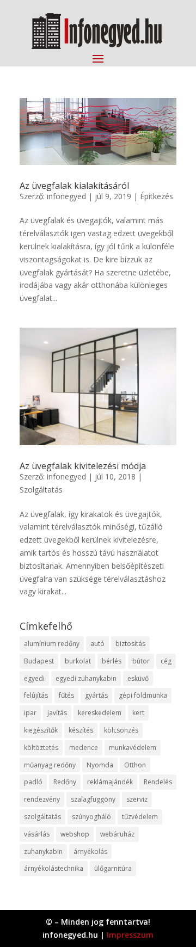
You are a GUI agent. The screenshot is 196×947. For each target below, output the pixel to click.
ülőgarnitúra (113, 868)
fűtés (66, 695)
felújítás (36, 695)
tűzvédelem (140, 816)
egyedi (34, 678)
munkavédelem (132, 747)
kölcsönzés (121, 730)
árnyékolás (90, 851)
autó (97, 643)
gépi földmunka (143, 695)
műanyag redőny (50, 765)
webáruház (117, 834)
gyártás (96, 695)
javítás (57, 712)
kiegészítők (41, 730)
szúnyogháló (91, 816)
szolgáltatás (42, 816)
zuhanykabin (43, 851)
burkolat (78, 661)
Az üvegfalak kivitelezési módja (83, 466)
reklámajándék (110, 781)
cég (166, 661)
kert (138, 712)
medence (83, 747)
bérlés (111, 661)
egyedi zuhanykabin (86, 678)
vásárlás (37, 834)
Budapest (39, 661)
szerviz (137, 799)
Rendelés (158, 781)
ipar (30, 712)
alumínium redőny (51, 643)
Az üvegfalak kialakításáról (74, 186)
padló (33, 781)
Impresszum (130, 935)
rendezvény (42, 799)
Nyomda (100, 765)
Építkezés (156, 196)
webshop (74, 834)
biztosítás (130, 643)
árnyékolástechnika (53, 868)
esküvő (138, 678)
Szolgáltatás (41, 489)
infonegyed (66, 196)
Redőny (64, 781)
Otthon (135, 765)
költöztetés (41, 747)
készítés (81, 730)
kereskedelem (99, 712)
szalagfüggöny (93, 799)
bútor (141, 661)
